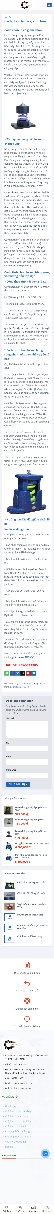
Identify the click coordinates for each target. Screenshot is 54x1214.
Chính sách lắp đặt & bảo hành (21, 1121)
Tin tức (7, 17)
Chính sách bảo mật (16, 1126)
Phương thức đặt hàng (17, 1131)
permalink (25, 686)
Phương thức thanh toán (30, 914)
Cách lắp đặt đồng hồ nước (31, 893)
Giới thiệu (10, 1106)
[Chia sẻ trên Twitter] (17, 673)
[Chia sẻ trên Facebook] (12, 673)
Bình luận (11, 718)
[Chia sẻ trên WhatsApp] (6, 673)
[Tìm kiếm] (49, 5)
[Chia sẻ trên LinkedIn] (33, 673)
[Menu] (4, 4)
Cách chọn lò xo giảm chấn (31, 882)
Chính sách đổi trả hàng (29, 936)
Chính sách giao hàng (16, 1116)
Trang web (11, 769)
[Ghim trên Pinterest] (28, 673)
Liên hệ (9, 1146)
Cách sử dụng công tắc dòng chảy (32, 905)
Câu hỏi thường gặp (16, 1141)
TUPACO (30, 657)
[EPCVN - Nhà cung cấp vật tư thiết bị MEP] (26, 5)
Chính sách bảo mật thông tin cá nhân (32, 926)
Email (8, 756)
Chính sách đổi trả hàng (18, 1111)
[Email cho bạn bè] (22, 673)
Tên (7, 743)
